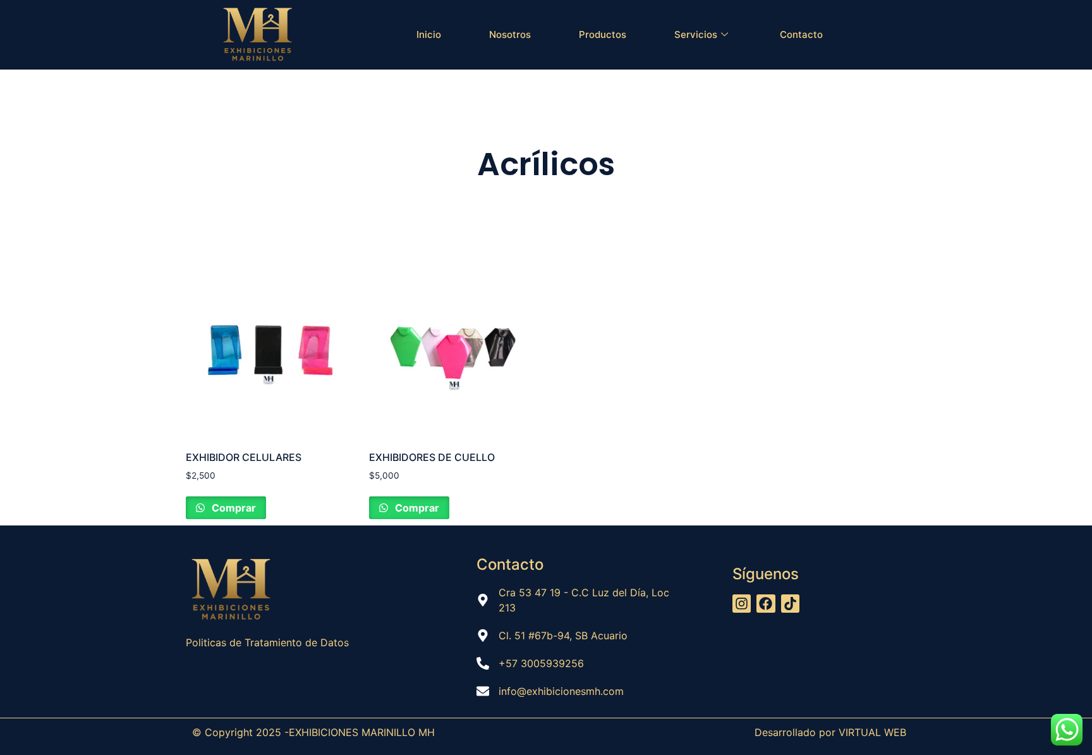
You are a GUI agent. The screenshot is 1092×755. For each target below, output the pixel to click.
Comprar (232, 507)
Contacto (801, 34)
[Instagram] (741, 603)
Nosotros (510, 34)
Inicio (428, 34)
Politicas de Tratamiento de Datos (269, 642)
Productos (602, 34)
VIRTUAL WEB (872, 732)
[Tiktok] (790, 603)
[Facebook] (765, 603)
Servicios (695, 34)
